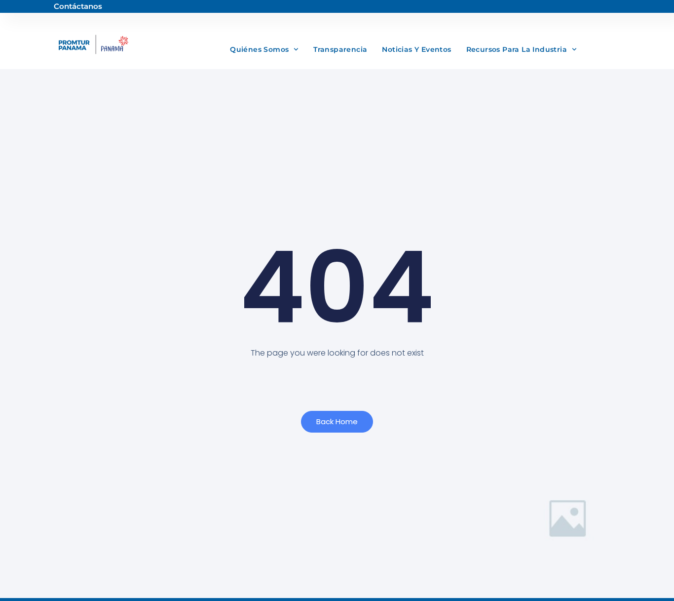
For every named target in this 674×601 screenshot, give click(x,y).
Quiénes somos (259, 49)
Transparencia (340, 49)
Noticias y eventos (416, 49)
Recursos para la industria (516, 49)
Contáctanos (78, 6)
